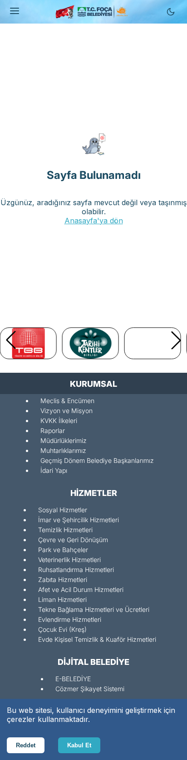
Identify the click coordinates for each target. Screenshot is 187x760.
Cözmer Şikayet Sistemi (89, 689)
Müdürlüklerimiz (63, 440)
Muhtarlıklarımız (63, 450)
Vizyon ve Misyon (66, 410)
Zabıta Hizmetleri (62, 579)
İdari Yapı (53, 470)
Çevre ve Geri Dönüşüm (73, 540)
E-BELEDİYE (73, 679)
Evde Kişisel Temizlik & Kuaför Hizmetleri (97, 639)
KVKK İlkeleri (58, 420)
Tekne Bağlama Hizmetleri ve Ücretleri (93, 609)
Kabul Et (79, 745)
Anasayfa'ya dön (93, 220)
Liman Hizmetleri (62, 599)
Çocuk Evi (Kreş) (62, 629)
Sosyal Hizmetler (62, 510)
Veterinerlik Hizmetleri (69, 559)
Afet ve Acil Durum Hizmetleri (80, 589)
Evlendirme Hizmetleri (69, 619)
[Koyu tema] (170, 12)
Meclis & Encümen (67, 400)
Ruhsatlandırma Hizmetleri (76, 569)
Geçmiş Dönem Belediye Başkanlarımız (97, 460)
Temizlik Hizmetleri (65, 530)
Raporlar (52, 430)
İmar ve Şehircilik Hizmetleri (78, 520)
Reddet (25, 745)
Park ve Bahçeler (63, 549)
